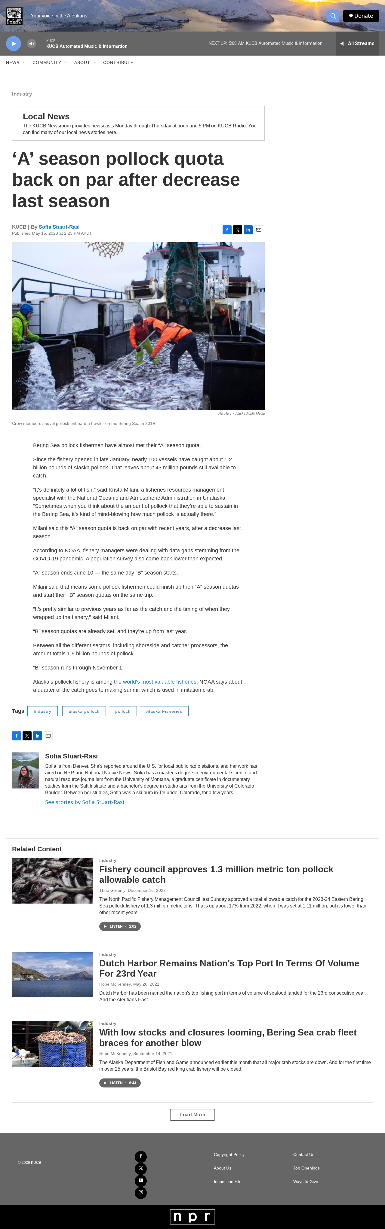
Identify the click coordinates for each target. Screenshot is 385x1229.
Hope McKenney (115, 984)
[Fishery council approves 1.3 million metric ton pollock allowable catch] (52, 880)
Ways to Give (305, 1181)
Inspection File (228, 1181)
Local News (46, 116)
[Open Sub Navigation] (24, 62)
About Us (222, 1168)
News (13, 62)
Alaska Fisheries (164, 711)
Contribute (118, 62)
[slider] (41, 43)
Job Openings (306, 1168)
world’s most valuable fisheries (159, 682)
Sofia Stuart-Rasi (59, 227)
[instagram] (141, 1193)
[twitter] (141, 1169)
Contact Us (303, 1154)
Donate (363, 16)
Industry (22, 94)
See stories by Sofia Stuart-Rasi (84, 802)
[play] (13, 43)
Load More (192, 1114)
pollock (123, 711)
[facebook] (141, 1157)
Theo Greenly (112, 890)
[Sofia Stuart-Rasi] (25, 770)
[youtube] (141, 1181)
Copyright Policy (229, 1154)
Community (46, 62)
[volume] (31, 43)
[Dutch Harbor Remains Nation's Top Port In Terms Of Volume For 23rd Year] (52, 974)
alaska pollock (84, 711)
